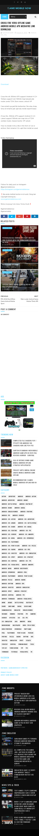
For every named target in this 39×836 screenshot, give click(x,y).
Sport (21, 640)
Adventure (12, 496)
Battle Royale (19, 602)
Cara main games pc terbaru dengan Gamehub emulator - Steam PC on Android (25, 740)
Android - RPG (20, 583)
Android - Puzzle (7, 580)
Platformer (11, 633)
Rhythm (25, 637)
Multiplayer (16, 625)
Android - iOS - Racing (8, 549)
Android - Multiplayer (21, 568)
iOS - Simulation (7, 621)
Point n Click (21, 633)
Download (5, 84)
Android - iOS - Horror (9, 534)
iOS (19, 618)
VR (31, 652)
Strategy (5, 644)
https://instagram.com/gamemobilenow (15, 189)
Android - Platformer (8, 576)
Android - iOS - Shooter (9, 553)
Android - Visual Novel (24, 599)
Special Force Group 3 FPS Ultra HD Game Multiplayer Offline (18, 285)
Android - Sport (7, 591)
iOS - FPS (25, 618)
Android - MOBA (6, 568)
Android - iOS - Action (8, 519)
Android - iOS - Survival (9, 561)
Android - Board (7, 508)
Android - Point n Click (25, 576)
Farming (12, 614)
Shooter (4, 640)
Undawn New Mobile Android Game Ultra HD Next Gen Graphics (25, 722)
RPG (32, 637)
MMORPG (22, 621)
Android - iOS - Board (8, 527)
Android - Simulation (22, 587)
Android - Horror (18, 515)
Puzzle (12, 637)
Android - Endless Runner (10, 511)
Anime (3, 602)
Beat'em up (29, 602)
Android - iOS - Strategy (25, 557)
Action (4, 496)
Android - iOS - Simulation (28, 553)
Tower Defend (14, 648)
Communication (6, 610)
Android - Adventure (8, 500)
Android (20, 496)
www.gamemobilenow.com (11, 199)
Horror (4, 618)
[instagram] (21, 2)
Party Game (27, 629)
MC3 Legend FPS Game (10, 264)
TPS (27, 648)
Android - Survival (8, 595)
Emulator (17, 610)
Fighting (20, 614)
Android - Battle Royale (9, 504)
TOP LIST (4, 648)
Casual (19, 606)
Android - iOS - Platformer (10, 542)
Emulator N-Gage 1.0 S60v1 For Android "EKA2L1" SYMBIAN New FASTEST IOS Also (24, 773)
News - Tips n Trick (29, 625)
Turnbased (5, 652)
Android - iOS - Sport (8, 557)
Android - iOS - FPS (25, 530)
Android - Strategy (21, 591)
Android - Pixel (22, 572)
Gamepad (33, 614)
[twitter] (17, 2)
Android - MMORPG (27, 565)
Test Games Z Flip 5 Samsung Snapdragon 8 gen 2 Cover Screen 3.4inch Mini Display (25, 792)
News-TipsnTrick (7, 629)
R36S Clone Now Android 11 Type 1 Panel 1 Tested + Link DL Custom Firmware (25, 819)
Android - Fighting (26, 511)
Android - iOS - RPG (24, 549)
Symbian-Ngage (23, 644)
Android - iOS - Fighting (9, 530)
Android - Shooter (8, 587)
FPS (5, 35)
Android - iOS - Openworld (25, 538)
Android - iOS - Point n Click (11, 546)
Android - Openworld (8, 572)
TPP (22, 648)
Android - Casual (20, 508)
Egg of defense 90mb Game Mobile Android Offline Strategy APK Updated (23, 462)
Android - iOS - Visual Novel (10, 565)
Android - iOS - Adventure (26, 519)
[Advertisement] (19, 371)
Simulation (13, 640)
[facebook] (14, 2)
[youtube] (25, 2)
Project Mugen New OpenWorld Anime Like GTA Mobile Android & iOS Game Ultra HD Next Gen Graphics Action (25, 698)
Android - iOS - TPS (25, 561)
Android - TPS (20, 595)
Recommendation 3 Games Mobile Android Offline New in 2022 (25, 482)
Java (16, 621)
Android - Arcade (22, 500)
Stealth (28, 640)
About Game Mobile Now (9, 675)
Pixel (3, 633)
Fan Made (4, 614)
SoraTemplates (19, 832)
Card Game (11, 606)
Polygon (30, 633)
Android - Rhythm (7, 583)
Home (4, 16)
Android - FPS (7, 228)
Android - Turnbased (8, 599)
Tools (32, 644)
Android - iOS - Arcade (8, 523)
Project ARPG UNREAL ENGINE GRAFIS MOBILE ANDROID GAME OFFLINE (24, 472)
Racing (19, 637)
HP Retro (12, 618)
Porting (4, 637)
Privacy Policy (6, 672)
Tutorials (14, 652)
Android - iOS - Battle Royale (27, 523)
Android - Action (31, 496)
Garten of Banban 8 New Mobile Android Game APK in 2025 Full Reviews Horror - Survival (25, 452)
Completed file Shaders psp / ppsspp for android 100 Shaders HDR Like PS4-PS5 (24, 443)
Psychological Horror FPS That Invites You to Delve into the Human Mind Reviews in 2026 (19, 240)
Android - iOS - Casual (24, 527)
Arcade (10, 602)
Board (4, 606)
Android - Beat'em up (26, 504)
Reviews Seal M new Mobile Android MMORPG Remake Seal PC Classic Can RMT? (25, 711)
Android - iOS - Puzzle (29, 546)
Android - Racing (20, 580)
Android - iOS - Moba (8, 538)
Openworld (18, 629)
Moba (29, 621)
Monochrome (6, 625)
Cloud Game (27, 606)
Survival (13, 644)
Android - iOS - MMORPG (26, 534)
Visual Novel (24, 652)
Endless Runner (28, 610)
